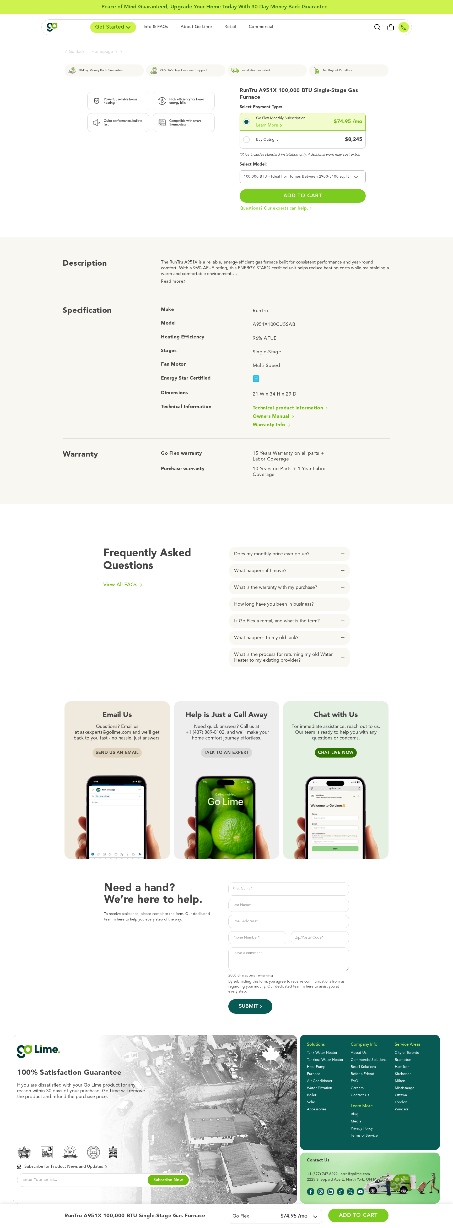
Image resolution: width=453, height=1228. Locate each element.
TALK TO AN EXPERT (226, 752)
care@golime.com (355, 1174)
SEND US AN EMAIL (117, 752)
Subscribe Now (168, 1180)
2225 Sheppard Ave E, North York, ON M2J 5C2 (347, 1179)
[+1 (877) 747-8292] (403, 27)
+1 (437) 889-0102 (205, 732)
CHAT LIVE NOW (336, 752)
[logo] (59, 27)
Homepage (102, 52)
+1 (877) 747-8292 (322, 1174)
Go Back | (79, 52)
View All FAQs (121, 585)
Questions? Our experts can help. (274, 208)
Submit (248, 1006)
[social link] (310, 1191)
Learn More (267, 125)
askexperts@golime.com (105, 732)
